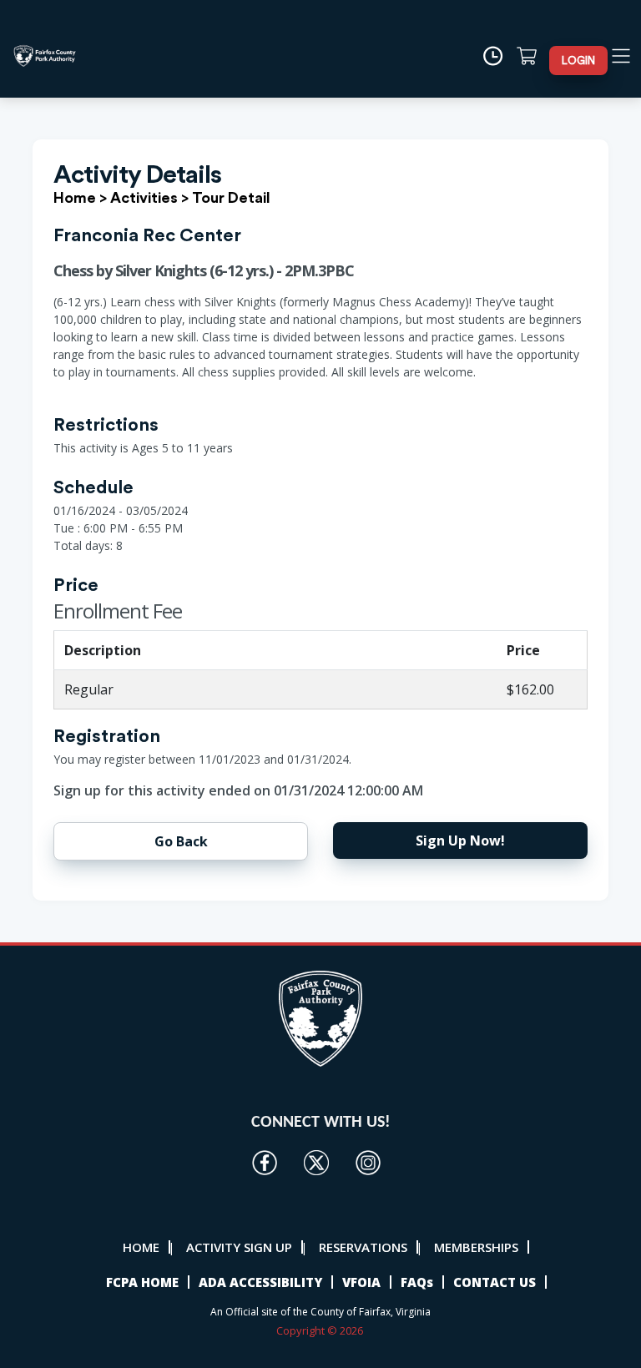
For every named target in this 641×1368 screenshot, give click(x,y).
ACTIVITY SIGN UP (239, 1247)
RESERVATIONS (363, 1247)
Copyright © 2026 (321, 1330)
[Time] (498, 56)
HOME (141, 1247)
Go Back (181, 841)
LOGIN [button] (578, 60)
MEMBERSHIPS (476, 1247)
